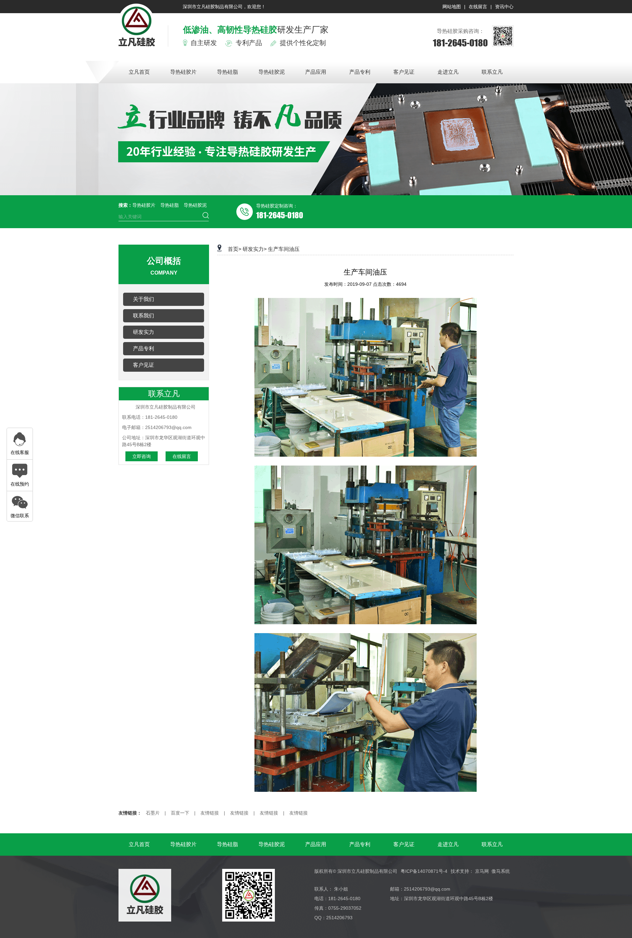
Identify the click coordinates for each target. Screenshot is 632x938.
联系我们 (143, 315)
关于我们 (143, 299)
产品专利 (359, 72)
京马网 (482, 871)
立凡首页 (139, 72)
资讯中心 (504, 6)
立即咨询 (141, 456)
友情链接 (209, 813)
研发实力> (255, 249)
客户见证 (403, 72)
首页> (234, 249)
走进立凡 (448, 72)
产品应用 (315, 72)
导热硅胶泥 (271, 72)
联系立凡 (492, 72)
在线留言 (478, 6)
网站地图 (451, 6)
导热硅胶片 (183, 72)
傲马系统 (500, 871)
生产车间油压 (284, 249)
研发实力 (143, 332)
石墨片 (153, 813)
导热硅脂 (227, 72)
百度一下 (180, 813)
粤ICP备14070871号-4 (424, 871)
